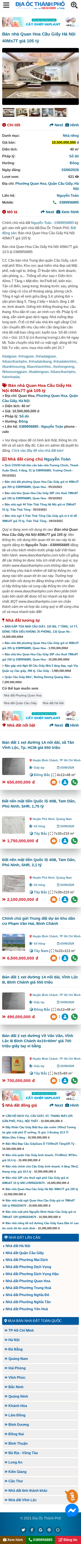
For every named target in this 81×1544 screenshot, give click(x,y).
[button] (6, 5)
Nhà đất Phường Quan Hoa (22, 695)
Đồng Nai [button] (16, 1434)
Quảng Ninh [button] (18, 1396)
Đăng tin (70, 1540)
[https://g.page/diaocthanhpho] (40, 1529)
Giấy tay (38, 767)
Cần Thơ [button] (15, 1481)
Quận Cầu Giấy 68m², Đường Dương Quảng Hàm (37, 677)
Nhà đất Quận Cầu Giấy (20, 703)
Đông (74, 163)
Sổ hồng (39, 826)
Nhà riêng (71, 135)
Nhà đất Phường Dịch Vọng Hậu (32, 1274)
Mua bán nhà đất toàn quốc (35, 1321)
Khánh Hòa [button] (17, 1406)
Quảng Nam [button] (18, 1359)
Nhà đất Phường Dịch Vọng (28, 1267)
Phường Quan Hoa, (31, 183)
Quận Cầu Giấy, (61, 183)
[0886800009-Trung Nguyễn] (65, 840)
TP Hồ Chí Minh (70, 760)
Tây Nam (40, 951)
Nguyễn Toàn (68, 195)
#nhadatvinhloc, (65, 361)
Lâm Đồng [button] (16, 1415)
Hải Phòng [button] (17, 1368)
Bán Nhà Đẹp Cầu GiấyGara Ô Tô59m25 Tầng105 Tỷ (40, 1143)
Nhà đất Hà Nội (53, 703)
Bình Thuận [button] (18, 1443)
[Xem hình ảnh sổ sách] (54, 782)
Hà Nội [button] (13, 1340)
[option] (8, 112)
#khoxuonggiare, (15, 372)
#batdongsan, (40, 372)
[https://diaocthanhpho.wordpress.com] (49, 1529)
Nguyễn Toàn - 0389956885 (52, 223)
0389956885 (69, 202)
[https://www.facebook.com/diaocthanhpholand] (32, 1529)
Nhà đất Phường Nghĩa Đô (27, 1295)
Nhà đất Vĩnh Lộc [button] (22, 1500)
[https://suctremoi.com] (58, 1529)
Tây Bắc (40, 833)
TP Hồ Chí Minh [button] (21, 1330)
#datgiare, (10, 356)
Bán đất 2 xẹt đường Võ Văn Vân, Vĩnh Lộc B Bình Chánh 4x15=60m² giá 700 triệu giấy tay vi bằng (37, 1041)
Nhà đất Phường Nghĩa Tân (28, 1302)
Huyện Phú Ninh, (44, 819)
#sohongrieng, (64, 366)
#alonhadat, (11, 377)
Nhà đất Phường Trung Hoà (28, 1288)
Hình (74, 125)
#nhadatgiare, (46, 356)
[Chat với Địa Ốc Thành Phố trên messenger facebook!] (72, 1514)
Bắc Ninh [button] (16, 1387)
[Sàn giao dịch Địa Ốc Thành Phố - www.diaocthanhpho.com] (40, 8)
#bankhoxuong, (14, 366)
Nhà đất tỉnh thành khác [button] (28, 1490)
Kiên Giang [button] (17, 1472)
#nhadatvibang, (41, 361)
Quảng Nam (64, 819)
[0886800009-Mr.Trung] (65, 782)
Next (58, 125)
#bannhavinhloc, (40, 366)
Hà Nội (24, 401)
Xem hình (69, 212)
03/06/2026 (70, 170)
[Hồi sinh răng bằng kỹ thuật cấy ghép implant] (40, 22)
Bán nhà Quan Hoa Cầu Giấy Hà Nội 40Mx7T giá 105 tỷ (42, 1189)
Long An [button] (15, 1462)
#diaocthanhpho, (15, 361)
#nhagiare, (27, 356)
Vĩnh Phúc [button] (16, 1377)
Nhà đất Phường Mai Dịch (27, 1260)
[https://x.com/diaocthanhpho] (23, 1529)
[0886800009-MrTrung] (65, 958)
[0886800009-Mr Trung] (65, 1080)
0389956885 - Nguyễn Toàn (41, 426)
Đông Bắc (41, 775)
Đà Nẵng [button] (15, 1349)
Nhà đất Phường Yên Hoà (27, 1309)
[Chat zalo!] (72, 1500)
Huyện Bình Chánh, (46, 760)
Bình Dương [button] (18, 1424)
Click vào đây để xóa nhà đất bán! (38, 450)
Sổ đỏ (74, 156)
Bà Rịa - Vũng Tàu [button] (23, 1453)
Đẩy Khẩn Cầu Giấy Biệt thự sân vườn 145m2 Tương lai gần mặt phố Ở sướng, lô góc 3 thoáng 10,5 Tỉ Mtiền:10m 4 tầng (39, 1132)
